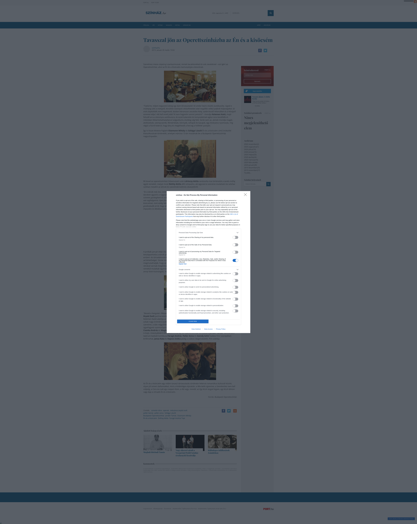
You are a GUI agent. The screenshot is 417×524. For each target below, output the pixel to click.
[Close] (246, 195)
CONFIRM (193, 321)
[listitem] (208, 232)
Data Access (208, 329)
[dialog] (208, 262)
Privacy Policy (220, 329)
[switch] (235, 237)
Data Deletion (196, 329)
